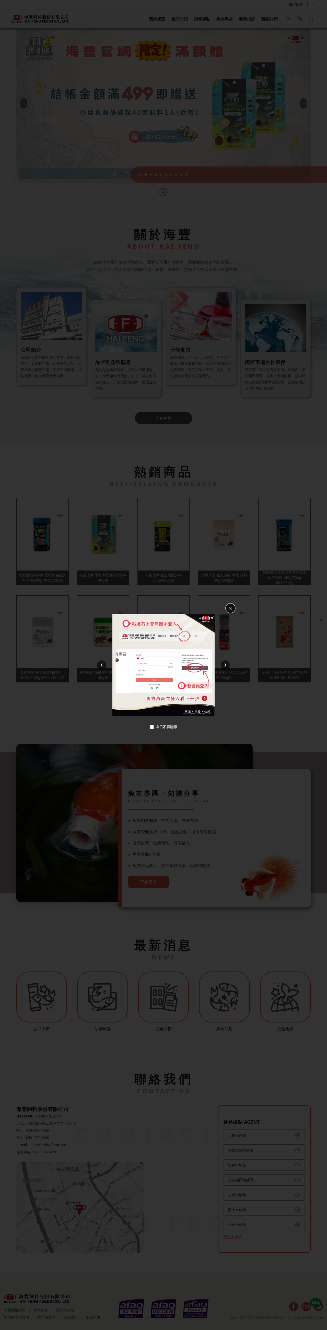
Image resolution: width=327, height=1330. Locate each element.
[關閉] (230, 608)
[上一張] (101, 665)
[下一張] (225, 665)
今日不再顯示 (166, 726)
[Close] (321, 620)
